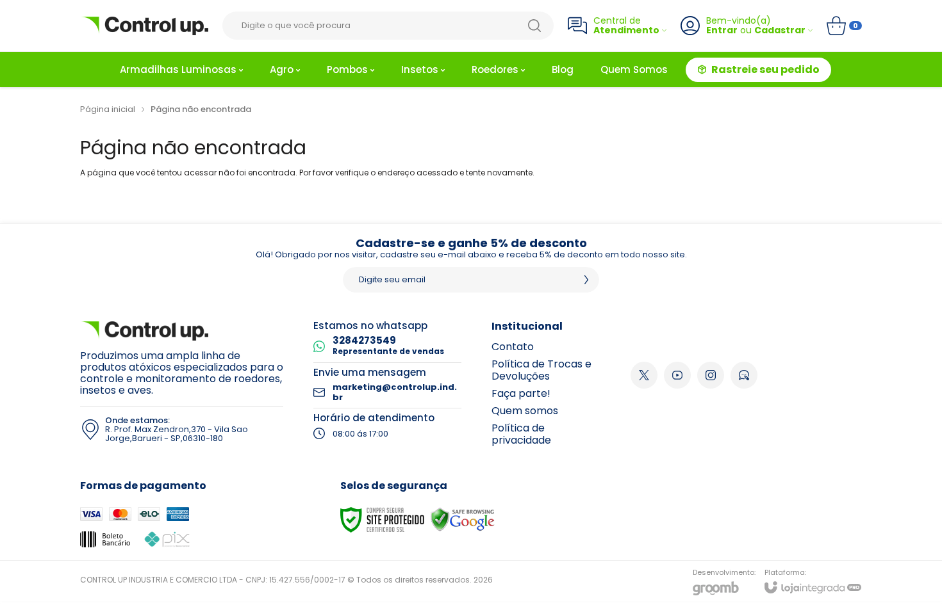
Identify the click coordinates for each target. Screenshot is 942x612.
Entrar (722, 30)
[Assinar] (586, 280)
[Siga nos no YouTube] (677, 375)
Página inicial (107, 109)
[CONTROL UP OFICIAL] (144, 26)
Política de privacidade (521, 434)
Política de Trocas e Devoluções (541, 370)
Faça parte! (521, 393)
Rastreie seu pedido (765, 69)
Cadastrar (780, 30)
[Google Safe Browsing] (463, 518)
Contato (513, 346)
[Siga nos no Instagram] (710, 375)
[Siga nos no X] (644, 375)
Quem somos (525, 410)
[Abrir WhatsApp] (910, 579)
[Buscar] (534, 26)
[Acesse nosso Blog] (744, 375)
